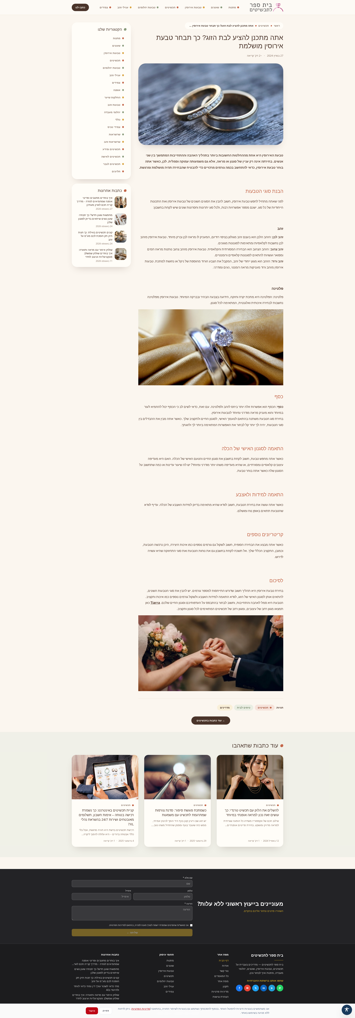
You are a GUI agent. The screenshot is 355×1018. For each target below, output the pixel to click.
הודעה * (188, 903)
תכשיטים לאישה (110, 156)
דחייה (106, 1010)
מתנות (232, 7)
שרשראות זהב (112, 141)
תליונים (116, 171)
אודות (225, 965)
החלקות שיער (112, 97)
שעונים (215, 7)
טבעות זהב (114, 104)
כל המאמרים (221, 976)
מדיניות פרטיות (220, 991)
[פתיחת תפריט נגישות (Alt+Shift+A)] (347, 1010)
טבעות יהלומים (146, 7)
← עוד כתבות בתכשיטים (211, 720)
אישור (92, 1010)
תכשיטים (170, 7)
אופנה (116, 90)
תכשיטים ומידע (111, 149)
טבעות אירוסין (193, 7)
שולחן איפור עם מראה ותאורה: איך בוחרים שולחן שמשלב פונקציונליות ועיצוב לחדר (95, 996)
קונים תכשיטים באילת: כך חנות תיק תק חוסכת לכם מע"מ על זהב (97, 979)
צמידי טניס (114, 127)
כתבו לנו (80, 7)
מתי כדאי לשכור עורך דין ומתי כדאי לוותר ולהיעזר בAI (96, 987)
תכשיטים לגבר (111, 164)
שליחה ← (132, 932)
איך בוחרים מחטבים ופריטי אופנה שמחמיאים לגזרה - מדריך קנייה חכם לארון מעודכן (95, 962)
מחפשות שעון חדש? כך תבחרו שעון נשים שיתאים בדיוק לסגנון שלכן (96, 970)
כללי (117, 119)
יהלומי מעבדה (112, 112)
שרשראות (114, 134)
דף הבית (224, 960)
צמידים (104, 7)
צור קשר (224, 971)
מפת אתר (223, 981)
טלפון (189, 890)
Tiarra (155, 603)
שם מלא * (187, 877)
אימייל (128, 890)
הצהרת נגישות (221, 996)
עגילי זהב (122, 7)
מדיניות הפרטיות (140, 1008)
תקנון (226, 986)
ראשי (277, 25)
